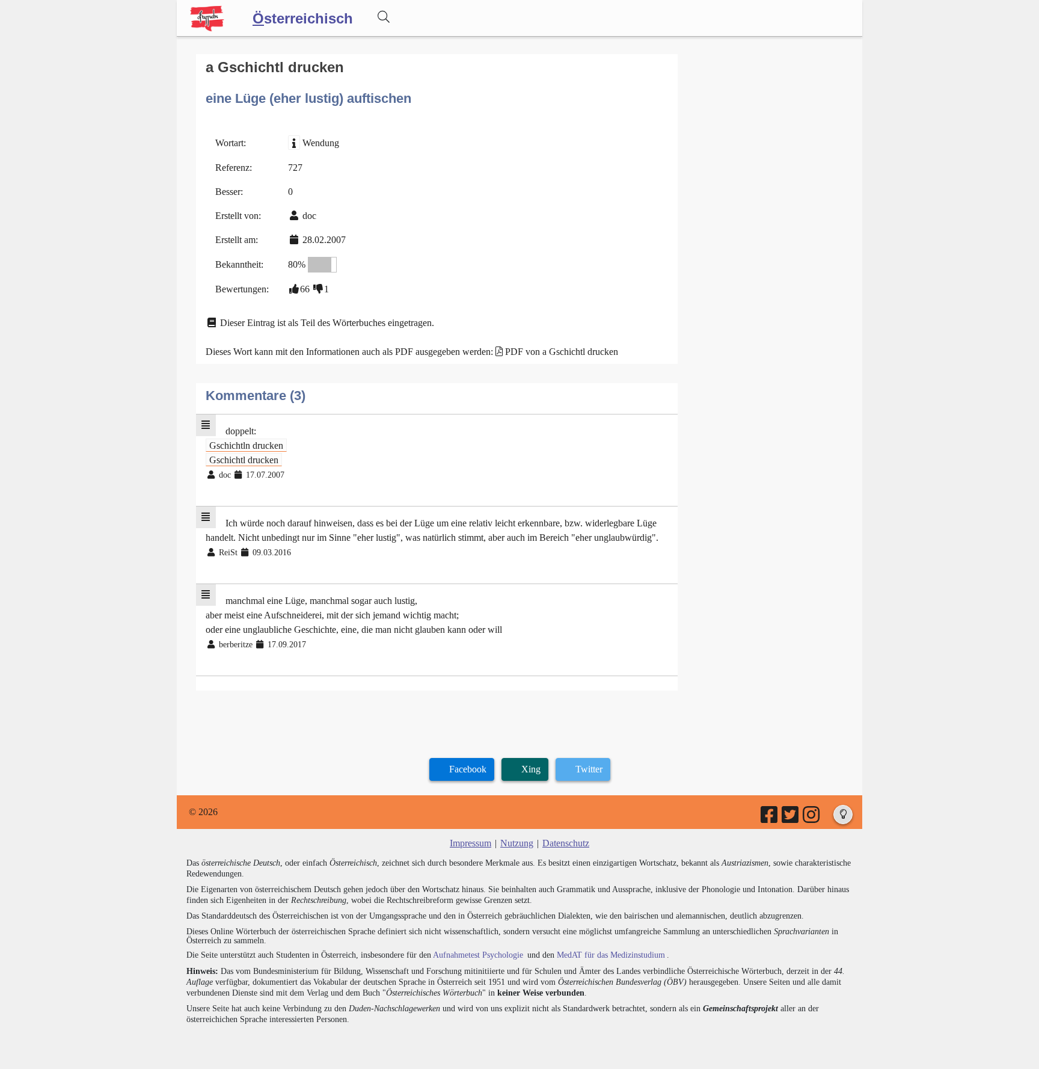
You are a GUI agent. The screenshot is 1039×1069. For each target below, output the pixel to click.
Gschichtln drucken (246, 445)
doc (309, 216)
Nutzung (516, 843)
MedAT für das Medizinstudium (611, 955)
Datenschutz (565, 843)
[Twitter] (791, 818)
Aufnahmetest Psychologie (478, 955)
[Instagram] (812, 818)
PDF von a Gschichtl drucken (561, 352)
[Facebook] (770, 818)
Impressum (470, 843)
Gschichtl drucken (243, 460)
